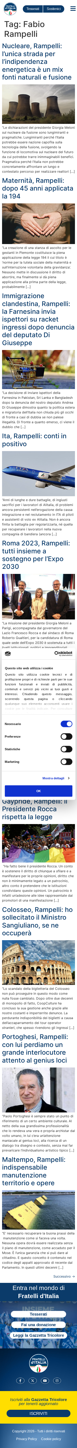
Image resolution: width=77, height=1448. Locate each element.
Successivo (64, 1276)
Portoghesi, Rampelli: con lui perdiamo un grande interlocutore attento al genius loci (35, 1048)
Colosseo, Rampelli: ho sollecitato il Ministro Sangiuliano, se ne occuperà (37, 921)
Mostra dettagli (53, 778)
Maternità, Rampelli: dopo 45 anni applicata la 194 (37, 188)
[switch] (66, 736)
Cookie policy (51, 1439)
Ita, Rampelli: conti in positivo (34, 440)
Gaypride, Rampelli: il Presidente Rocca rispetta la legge (34, 809)
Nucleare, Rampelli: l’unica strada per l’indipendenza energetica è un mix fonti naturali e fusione (37, 61)
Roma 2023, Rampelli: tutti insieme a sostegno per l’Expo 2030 (36, 554)
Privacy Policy (26, 1439)
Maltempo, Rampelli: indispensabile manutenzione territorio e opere (34, 1171)
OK (38, 791)
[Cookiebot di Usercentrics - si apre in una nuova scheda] (54, 653)
